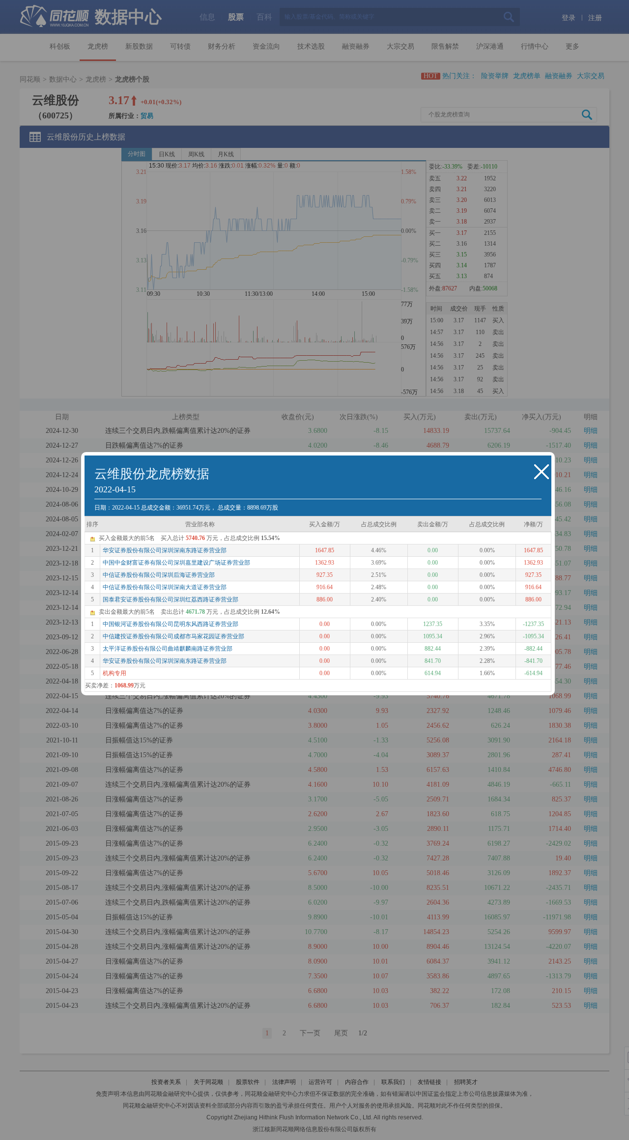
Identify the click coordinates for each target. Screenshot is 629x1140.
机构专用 (114, 673)
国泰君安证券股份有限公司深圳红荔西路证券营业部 (170, 599)
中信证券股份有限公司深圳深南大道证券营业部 (165, 587)
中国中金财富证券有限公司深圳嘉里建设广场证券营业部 (176, 562)
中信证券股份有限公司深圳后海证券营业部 (159, 574)
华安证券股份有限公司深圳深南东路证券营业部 (165, 550)
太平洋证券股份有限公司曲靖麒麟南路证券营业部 (167, 648)
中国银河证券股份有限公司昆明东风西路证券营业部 (170, 624)
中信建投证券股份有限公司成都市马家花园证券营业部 (173, 636)
